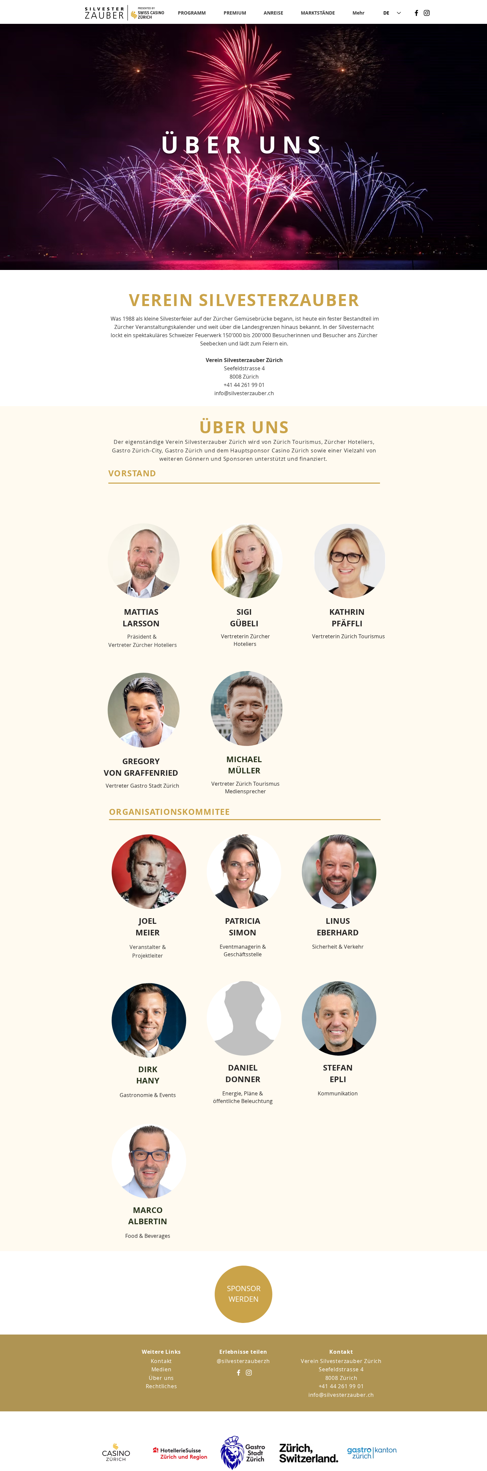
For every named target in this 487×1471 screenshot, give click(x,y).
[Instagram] (427, 13)
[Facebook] (416, 13)
